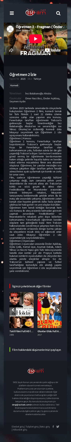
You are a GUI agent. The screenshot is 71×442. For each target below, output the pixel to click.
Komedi (14, 85)
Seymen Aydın (17, 101)
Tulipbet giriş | (33, 426)
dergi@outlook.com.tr (22, 404)
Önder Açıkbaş (51, 98)
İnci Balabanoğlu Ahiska (38, 93)
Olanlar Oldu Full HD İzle (51, 331)
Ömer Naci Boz (33, 98)
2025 (23, 78)
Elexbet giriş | (19, 426)
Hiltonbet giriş (20, 429)
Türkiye (37, 78)
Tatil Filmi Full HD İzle (21, 331)
